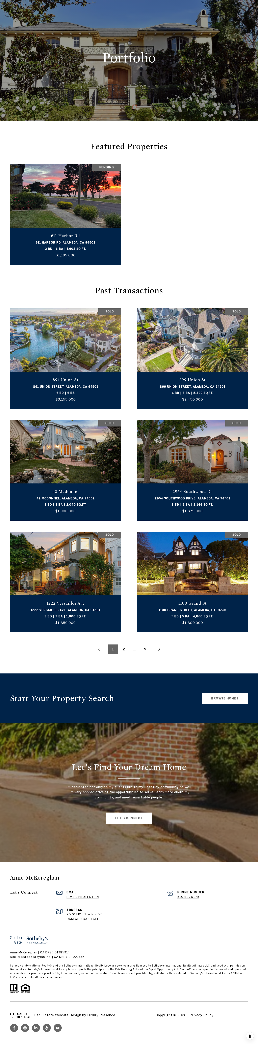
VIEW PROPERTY (65, 214)
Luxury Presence (101, 1015)
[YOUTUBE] (58, 1028)
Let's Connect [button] (129, 818)
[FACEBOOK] (14, 1028)
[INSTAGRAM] (25, 1028)
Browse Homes (224, 698)
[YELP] (47, 1028)
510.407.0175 (188, 896)
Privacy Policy (202, 1015)
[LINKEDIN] (36, 1028)
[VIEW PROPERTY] (65, 211)
